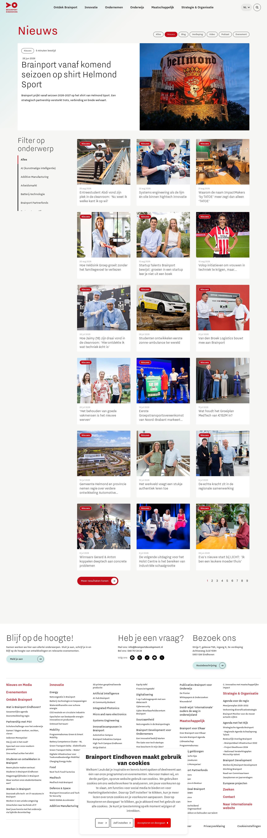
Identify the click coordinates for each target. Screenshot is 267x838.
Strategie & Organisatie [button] (197, 7)
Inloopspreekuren (188, 760)
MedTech (55, 777)
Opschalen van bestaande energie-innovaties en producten (67, 718)
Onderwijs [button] (137, 7)
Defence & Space (60, 788)
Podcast (225, 34)
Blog (183, 34)
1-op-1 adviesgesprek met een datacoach (150, 701)
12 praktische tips (188, 756)
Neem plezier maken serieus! (20, 767)
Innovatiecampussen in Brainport (107, 728)
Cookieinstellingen (249, 826)
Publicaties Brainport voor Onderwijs (196, 686)
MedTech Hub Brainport (61, 782)
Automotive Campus (103, 735)
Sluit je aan (185, 779)
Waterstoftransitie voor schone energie (65, 707)
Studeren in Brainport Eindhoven (22, 772)
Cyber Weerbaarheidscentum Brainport (150, 712)
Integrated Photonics (106, 708)
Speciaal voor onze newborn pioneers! (20, 748)
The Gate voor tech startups (149, 742)
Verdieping (197, 34)
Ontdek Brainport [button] (65, 7)
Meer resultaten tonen (94, 580)
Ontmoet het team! (59, 724)
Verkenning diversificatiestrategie (240, 710)
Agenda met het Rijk (235, 722)
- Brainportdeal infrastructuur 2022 (240, 743)
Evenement (241, 34)
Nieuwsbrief (186, 701)
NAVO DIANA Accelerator (62, 800)
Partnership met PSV (19, 721)
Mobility (55, 729)
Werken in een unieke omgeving (22, 801)
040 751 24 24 (134, 650)
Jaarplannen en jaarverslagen (237, 777)
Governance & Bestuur (191, 783)
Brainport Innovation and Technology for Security (68, 794)
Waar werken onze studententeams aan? (23, 781)
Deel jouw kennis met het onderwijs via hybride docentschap (23, 811)
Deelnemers (186, 775)
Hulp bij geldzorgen (192, 751)
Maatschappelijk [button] (162, 7)
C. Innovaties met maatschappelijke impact (241, 686)
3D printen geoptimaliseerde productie (107, 686)
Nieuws (171, 34)
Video (212, 34)
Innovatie (57, 685)
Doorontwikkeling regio (17, 716)
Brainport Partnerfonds (34, 202)
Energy (54, 692)
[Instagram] (139, 657)
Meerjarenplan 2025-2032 (235, 705)
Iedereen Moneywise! (17, 738)
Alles (158, 34)
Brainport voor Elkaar (192, 728)
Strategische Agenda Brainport (238, 727)
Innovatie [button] (91, 7)
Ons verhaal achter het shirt (20, 753)
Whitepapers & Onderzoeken (194, 697)
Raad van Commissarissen (236, 773)
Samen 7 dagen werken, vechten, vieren (22, 732)
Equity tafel (141, 684)
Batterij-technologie (33, 194)
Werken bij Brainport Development (240, 765)
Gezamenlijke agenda (17, 712)
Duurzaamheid (145, 719)
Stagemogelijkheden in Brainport (22, 776)
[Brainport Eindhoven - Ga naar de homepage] (11, 7)
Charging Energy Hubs (60, 761)
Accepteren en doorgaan (151, 822)
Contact (229, 797)
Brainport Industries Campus (107, 739)
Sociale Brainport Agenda (192, 737)
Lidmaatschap (187, 741)
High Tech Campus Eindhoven (107, 743)
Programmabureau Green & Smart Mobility (66, 736)
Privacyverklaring (214, 826)
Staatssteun (186, 801)
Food (53, 767)
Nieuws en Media (19, 685)
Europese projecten (235, 783)
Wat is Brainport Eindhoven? (23, 707)
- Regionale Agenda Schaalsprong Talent (240, 733)
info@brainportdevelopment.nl (145, 647)
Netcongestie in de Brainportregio (153, 724)
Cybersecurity (143, 706)
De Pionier (185, 693)
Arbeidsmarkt (29, 185)
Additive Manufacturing (35, 177)
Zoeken (228, 789)
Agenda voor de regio (236, 701)
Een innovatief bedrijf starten (150, 738)
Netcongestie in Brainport (62, 697)
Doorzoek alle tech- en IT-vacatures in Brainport (25, 795)
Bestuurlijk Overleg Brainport (237, 739)
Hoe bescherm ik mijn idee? (150, 747)
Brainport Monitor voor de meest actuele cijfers (239, 715)
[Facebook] (132, 657)
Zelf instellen (120, 822)
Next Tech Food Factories (62, 772)
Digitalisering (144, 694)
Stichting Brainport (232, 769)
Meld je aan (16, 659)
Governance (186, 797)
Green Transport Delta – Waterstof (66, 750)
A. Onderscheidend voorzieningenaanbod (190, 807)
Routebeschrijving (206, 665)
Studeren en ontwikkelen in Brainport (23, 761)
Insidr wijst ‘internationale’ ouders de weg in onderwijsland (196, 711)
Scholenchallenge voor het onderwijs (24, 726)
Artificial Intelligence (106, 693)
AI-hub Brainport (101, 698)
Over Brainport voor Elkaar (193, 733)
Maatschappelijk (192, 721)
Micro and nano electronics (109, 714)
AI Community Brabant (104, 702)
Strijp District (99, 747)
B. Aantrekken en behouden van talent (198, 813)
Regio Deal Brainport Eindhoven (192, 791)
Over (101, 822)
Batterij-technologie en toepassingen (68, 701)
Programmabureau (189, 745)
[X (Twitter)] (161, 657)
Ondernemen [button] (114, 7)
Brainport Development (237, 760)
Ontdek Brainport (19, 700)
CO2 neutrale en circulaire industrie (67, 712)
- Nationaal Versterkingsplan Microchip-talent (237, 753)
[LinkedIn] (147, 657)
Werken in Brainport (18, 789)
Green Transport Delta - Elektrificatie (68, 746)
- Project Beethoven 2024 (235, 747)
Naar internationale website (237, 806)
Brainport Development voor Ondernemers (153, 732)
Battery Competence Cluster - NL (66, 741)
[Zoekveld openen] (257, 7)
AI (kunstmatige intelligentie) (38, 168)
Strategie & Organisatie (240, 693)
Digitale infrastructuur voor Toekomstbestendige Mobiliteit (65, 756)
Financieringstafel (145, 689)
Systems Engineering (106, 720)
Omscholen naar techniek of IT (21, 805)
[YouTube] (154, 657)
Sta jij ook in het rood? (17, 742)
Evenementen (16, 692)
